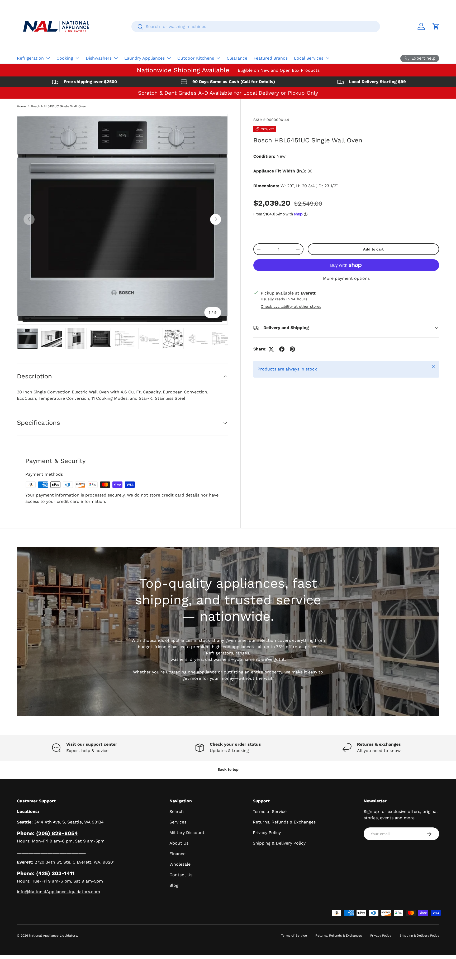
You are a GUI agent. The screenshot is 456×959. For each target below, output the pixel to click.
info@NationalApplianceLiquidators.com (58, 891)
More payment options (346, 278)
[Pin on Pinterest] (292, 349)
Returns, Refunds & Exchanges (284, 822)
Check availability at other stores (291, 306)
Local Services (308, 58)
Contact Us (180, 874)
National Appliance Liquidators (53, 935)
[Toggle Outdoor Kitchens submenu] (218, 58)
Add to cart (373, 249)
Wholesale (180, 864)
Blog (173, 885)
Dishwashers (99, 58)
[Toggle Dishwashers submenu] (116, 58)
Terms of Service (270, 811)
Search (176, 811)
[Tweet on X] (271, 349)
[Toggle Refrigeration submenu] (48, 58)
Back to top (228, 769)
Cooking (64, 58)
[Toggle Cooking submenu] (77, 58)
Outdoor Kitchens (195, 58)
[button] (436, 26)
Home (21, 106)
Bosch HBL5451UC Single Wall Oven (58, 106)
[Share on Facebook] (282, 349)
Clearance (237, 58)
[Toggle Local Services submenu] (327, 58)
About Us (178, 843)
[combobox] (255, 26)
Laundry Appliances (144, 58)
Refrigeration (30, 58)
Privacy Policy (267, 832)
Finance (177, 853)
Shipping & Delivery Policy (279, 843)
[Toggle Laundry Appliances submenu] (169, 58)
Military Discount (187, 832)
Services (177, 822)
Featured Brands (271, 58)
